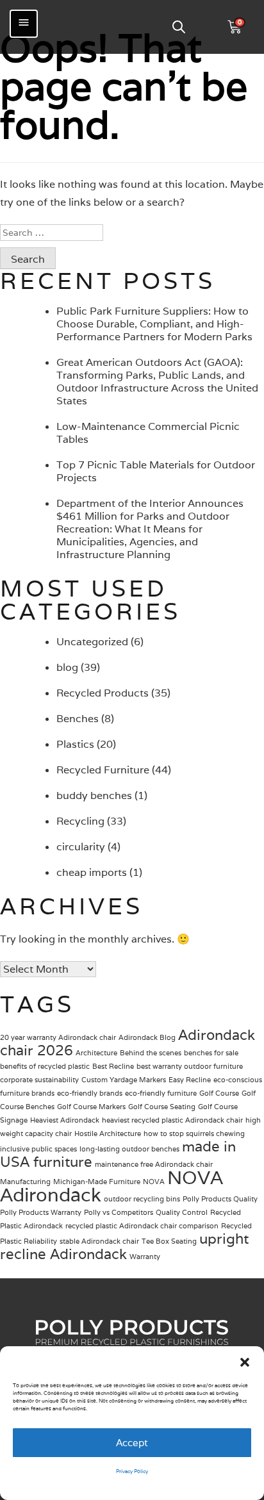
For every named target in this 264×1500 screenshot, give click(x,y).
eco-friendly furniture (161, 1093)
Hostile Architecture (107, 1133)
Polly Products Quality (220, 1198)
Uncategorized (92, 641)
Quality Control (182, 1212)
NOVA (154, 1181)
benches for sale (211, 1052)
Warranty (144, 1256)
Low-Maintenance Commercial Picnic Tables (148, 433)
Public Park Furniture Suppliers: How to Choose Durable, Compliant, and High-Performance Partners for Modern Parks (154, 323)
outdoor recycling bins (142, 1198)
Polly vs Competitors (118, 1212)
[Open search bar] (179, 27)
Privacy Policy (132, 1471)
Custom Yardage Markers (123, 1079)
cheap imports (91, 872)
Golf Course (219, 1093)
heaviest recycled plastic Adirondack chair (172, 1120)
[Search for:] (132, 232)
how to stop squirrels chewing (194, 1133)
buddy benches (94, 795)
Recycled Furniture (102, 770)
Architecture (96, 1052)
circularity (80, 846)
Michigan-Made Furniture (96, 1181)
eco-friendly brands (89, 1093)
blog (67, 667)
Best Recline (113, 1066)
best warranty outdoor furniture (189, 1066)
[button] (244, 1362)
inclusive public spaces (38, 1148)
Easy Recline (190, 1079)
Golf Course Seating (161, 1106)
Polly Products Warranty (40, 1212)
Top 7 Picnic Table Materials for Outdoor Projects (155, 471)
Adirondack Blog (147, 1037)
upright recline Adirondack (124, 1246)
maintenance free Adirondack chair (154, 1164)
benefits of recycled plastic (45, 1066)
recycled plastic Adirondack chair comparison (142, 1225)
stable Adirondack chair (99, 1241)
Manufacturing (25, 1181)
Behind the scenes (150, 1052)
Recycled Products (102, 693)
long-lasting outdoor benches (129, 1148)
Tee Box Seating (169, 1241)
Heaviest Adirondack (64, 1120)
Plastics (75, 744)
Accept (132, 1443)
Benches (77, 718)
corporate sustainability (39, 1079)
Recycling (80, 821)
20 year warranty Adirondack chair (58, 1037)
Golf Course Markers (91, 1106)
